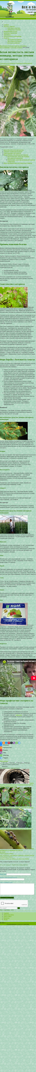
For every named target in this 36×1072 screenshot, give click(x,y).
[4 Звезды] (26, 763)
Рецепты (6, 38)
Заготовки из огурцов (14, 41)
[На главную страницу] (18, 9)
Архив (5, 920)
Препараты (7, 34)
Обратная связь (9, 915)
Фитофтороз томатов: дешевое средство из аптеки (16, 807)
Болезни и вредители (10, 33)
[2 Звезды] (11, 763)
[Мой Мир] (6, 743)
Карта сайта (7, 916)
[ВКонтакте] (1, 743)
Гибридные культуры (14, 29)
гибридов (19, 715)
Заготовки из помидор (14, 39)
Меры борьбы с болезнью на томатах (16, 155)
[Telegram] (19, 743)
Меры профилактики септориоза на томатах (18, 163)
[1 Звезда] (3, 763)
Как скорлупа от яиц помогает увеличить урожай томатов (17, 855)
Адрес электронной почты (8, 877)
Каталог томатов (9, 26)
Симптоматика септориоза (12, 153)
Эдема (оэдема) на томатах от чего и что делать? (14, 859)
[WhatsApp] (17, 743)
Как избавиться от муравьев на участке (17, 849)
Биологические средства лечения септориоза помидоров (18, 157)
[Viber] (14, 743)
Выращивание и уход (10, 31)
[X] (11, 743)
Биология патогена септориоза (14, 150)
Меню (18, 18)
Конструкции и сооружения (12, 36)
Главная (6, 25)
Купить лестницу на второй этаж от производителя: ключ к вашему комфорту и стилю (17, 784)
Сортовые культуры (13, 28)
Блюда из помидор (13, 43)
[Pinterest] (9, 743)
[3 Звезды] (18, 763)
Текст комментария (6, 882)
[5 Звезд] (3, 764)
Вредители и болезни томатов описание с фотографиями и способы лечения (13, 46)
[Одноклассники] (4, 743)
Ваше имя (3, 874)
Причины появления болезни (13, 151)
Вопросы (6, 918)
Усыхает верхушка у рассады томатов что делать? (16, 829)
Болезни (2, 852)
